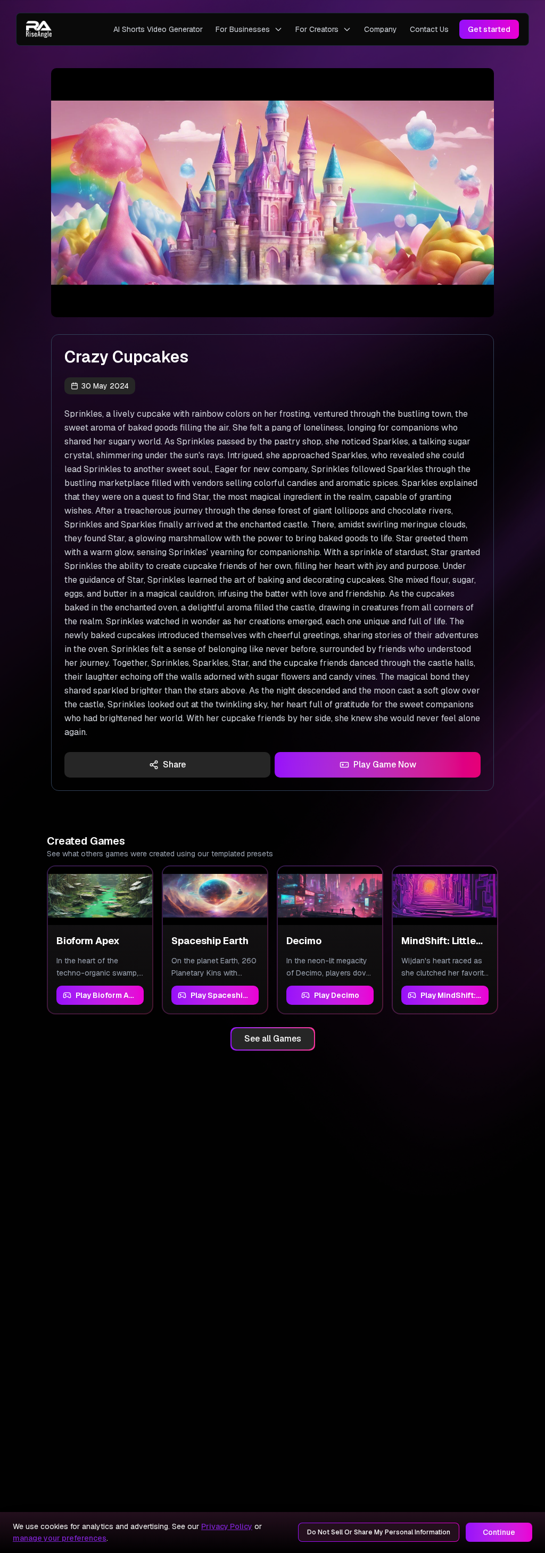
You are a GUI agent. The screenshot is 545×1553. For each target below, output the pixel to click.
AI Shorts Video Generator (158, 29)
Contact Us (429, 29)
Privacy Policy (226, 1526)
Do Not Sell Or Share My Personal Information (378, 1532)
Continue (499, 1532)
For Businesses (243, 29)
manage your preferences (59, 1538)
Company (380, 29)
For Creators (316, 29)
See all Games (272, 1038)
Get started (489, 29)
